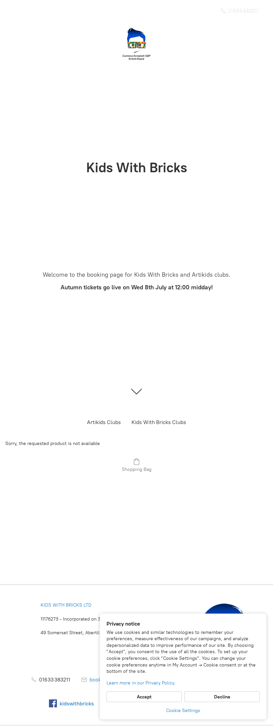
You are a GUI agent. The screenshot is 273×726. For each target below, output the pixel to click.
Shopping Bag (136, 469)
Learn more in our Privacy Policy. (141, 683)
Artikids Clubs (104, 422)
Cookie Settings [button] (183, 710)
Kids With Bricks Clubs (159, 422)
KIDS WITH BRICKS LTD (66, 605)
